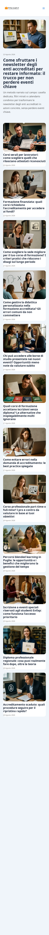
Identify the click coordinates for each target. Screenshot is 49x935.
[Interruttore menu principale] (43, 8)
